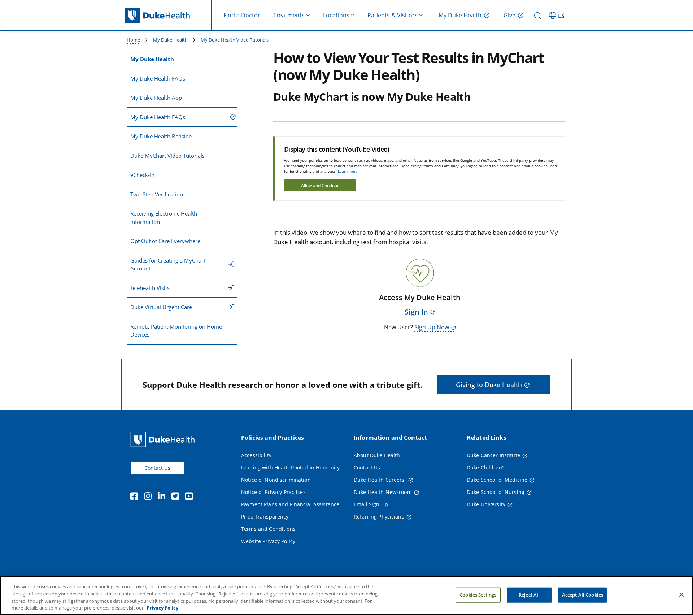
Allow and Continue (320, 185)
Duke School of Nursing (495, 492)
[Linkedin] (163, 497)
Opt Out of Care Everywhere (165, 240)
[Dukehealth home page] (168, 15)
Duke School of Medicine (497, 479)
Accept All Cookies (582, 595)
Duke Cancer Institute (493, 455)
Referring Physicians (379, 516)
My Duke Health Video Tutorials (235, 39)
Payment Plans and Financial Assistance (290, 504)
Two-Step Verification (156, 194)
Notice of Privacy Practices (273, 492)
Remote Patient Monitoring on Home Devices (176, 330)
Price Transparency (265, 516)
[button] (557, 15)
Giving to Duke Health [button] (489, 384)
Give (509, 15)
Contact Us (157, 467)
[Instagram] (149, 497)
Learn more (348, 171)
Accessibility (256, 455)
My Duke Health (460, 15)
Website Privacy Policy (268, 541)
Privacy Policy (162, 607)
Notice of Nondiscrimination (276, 479)
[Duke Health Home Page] (164, 439)
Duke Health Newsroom (383, 492)
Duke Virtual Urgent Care (161, 307)
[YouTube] (190, 497)
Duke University (486, 504)
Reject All (529, 595)
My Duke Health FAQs (157, 78)
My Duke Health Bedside (161, 136)
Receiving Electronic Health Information (163, 217)
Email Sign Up (371, 504)
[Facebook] (135, 497)
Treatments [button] (289, 15)
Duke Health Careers (380, 479)
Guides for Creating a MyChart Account (167, 264)
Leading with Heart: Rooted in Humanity (290, 467)
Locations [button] (336, 15)
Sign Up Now (431, 327)
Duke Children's (486, 467)
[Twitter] (176, 497)
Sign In (416, 312)
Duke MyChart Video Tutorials (167, 155)
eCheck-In (142, 174)
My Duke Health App (156, 97)
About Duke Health (377, 455)
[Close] (681, 594)
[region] (346, 595)
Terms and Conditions (268, 528)
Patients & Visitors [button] (392, 15)
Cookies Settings (477, 595)
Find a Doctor (241, 15)
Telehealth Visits (150, 287)
